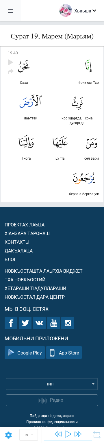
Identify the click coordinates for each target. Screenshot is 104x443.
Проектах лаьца (24, 224)
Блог (10, 259)
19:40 (13, 53)
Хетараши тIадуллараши (35, 288)
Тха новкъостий (25, 279)
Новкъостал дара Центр (35, 297)
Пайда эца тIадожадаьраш (52, 415)
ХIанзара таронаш (27, 233)
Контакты (17, 242)
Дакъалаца (19, 251)
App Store (69, 353)
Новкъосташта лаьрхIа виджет (44, 271)
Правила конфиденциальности (52, 421)
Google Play (29, 353)
